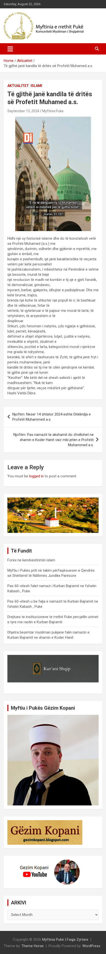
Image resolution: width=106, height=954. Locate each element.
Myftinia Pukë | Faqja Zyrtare (65, 939)
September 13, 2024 (23, 111)
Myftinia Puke (53, 111)
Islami (36, 86)
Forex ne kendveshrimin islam (31, 560)
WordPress (91, 946)
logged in (36, 476)
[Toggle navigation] (10, 49)
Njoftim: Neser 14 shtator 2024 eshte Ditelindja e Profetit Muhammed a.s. (51, 417)
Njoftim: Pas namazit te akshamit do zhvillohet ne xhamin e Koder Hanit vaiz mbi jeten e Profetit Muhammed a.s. (53, 439)
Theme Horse (32, 946)
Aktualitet (18, 86)
